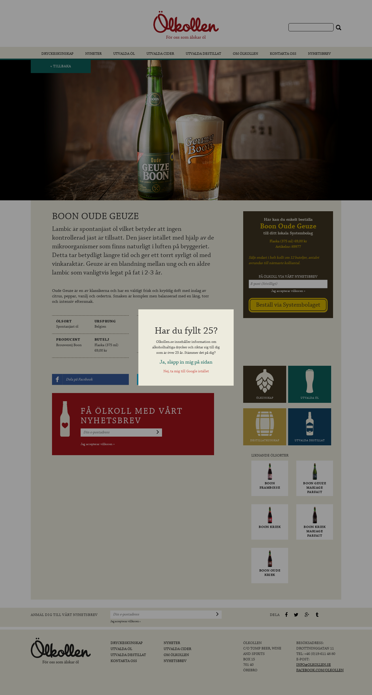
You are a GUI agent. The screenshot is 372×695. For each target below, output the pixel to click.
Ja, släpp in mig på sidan (186, 362)
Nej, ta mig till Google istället (186, 371)
